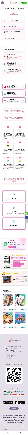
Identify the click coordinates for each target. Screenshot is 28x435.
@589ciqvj (11, 350)
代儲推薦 (20, 417)
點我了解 (12, 246)
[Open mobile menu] (2, 2)
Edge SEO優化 (9, 417)
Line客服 (24, 2)
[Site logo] (13, 2)
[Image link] (14, 340)
